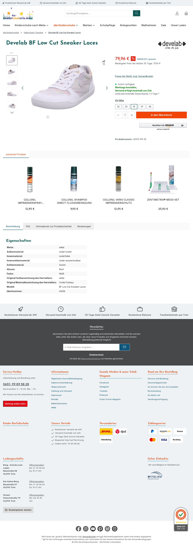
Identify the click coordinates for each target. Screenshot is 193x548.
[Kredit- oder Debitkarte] (158, 439)
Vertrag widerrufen (15, 403)
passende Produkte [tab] (16, 154)
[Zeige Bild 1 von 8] (48, 117)
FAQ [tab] (28, 226)
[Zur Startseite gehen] (18, 13)
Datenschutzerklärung (91, 359)
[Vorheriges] (23, 88)
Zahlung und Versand (61, 391)
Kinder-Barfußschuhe (16, 423)
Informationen (59, 372)
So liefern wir (154, 395)
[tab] (13, 226)
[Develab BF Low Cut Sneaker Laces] (65, 87)
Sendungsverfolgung (158, 399)
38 (150, 106)
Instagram (104, 386)
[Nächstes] (106, 88)
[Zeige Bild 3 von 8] (57, 117)
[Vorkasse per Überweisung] (180, 431)
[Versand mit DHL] (106, 431)
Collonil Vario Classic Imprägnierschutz (118, 201)
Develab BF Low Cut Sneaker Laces (64, 32)
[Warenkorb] (186, 13)
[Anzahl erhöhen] (132, 115)
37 (142, 106)
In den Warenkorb (161, 114)
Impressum (56, 395)
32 (118, 106)
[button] (163, 126)
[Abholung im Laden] (106, 439)
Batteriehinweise (59, 403)
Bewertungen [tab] (84, 226)
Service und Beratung (158, 378)
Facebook (104, 382)
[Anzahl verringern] (118, 115)
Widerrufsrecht (58, 387)
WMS (53, 407)
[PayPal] (152, 431)
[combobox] (99, 13)
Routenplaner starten (20, 510)
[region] (57, 87)
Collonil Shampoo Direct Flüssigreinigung (74, 201)
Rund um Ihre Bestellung (162, 372)
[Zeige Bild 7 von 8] (77, 117)
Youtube (103, 391)
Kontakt (54, 399)
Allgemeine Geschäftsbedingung (66, 378)
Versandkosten (89, 536)
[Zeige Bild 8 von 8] (81, 117)
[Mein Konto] (177, 13)
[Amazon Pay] (165, 431)
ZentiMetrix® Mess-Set (163, 199)
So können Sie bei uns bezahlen (163, 387)
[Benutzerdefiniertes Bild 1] (155, 475)
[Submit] (124, 347)
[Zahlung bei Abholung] (176, 439)
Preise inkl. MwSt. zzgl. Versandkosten (134, 76)
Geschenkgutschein (157, 382)
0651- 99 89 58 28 (16, 384)
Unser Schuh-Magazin (110, 399)
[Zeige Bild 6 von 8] (72, 117)
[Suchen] (136, 13)
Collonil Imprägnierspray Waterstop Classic (29, 201)
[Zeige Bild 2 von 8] (52, 117)
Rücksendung (154, 391)
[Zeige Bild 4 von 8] (62, 117)
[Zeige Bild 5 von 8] (67, 117)
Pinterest (104, 395)
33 (126, 106)
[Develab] (172, 44)
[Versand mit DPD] (120, 431)
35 (134, 106)
